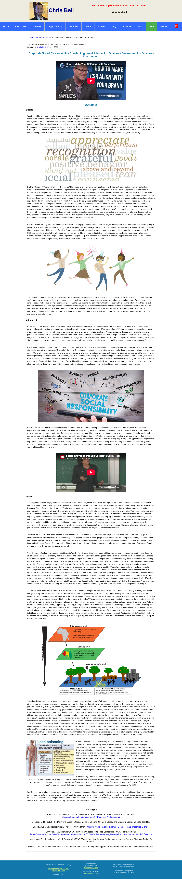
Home (6, 26)
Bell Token (73, 26)
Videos (88, 26)
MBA (151, 26)
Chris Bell (41, 47)
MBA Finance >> (45, 37)
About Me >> (33, 37)
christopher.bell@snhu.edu (58, 869)
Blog (114, 26)
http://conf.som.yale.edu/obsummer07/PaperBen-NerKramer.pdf (91, 817)
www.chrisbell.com (91, 868)
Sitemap (164, 26)
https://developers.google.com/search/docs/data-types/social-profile (118, 827)
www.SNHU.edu (58, 871)
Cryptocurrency (55, 26)
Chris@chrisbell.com (91, 874)
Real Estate (20, 26)
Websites (37, 26)
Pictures (101, 26)
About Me (127, 26)
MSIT (140, 26)
